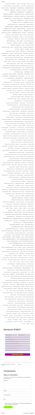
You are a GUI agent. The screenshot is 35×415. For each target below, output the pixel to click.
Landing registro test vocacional (16, 181)
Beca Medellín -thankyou (11, 55)
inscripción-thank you (12, 175)
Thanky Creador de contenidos (29, 305)
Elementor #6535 (11, 146)
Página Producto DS (30, 251)
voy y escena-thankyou (8, 321)
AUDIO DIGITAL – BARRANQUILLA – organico (18, 45)
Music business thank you (18, 222)
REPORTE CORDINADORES (20, 274)
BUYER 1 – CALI (14, 61)
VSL (33, 321)
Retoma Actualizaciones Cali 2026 (28, 278)
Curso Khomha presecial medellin (10, 131)
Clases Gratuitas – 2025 (30, 84)
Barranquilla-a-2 (31, 53)
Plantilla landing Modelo (11, 263)
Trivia (33, 311)
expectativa (32, 148)
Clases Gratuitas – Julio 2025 (29, 88)
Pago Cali (32, 253)
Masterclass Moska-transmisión (7, 206)
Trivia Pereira (11, 315)
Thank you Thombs (20, 305)
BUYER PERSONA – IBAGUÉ (29, 67)
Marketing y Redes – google (29, 191)
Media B (32, 208)
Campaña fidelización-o (19, 78)
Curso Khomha (4, 129)
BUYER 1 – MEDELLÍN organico (11, 63)
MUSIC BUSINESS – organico (29, 218)
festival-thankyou (17, 162)
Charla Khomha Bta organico (8, 82)
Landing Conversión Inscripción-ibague (18, 179)
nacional (15, 247)
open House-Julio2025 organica (12, 249)
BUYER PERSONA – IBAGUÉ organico (16, 69)
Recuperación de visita (15, 272)
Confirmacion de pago (18, 117)
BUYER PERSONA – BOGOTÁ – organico (18, 67)
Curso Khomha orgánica (30, 129)
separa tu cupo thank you (30, 286)
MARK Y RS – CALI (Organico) (24, 187)
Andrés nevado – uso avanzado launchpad (12, 34)
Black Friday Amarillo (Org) (9, 57)
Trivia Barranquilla (8, 313)
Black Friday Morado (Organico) (29, 57)
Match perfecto (15, 206)
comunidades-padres (23, 111)
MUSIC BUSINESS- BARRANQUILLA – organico (17, 224)
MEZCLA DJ (14, 210)
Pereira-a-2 (23, 261)
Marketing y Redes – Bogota (6, 191)
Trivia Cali (19, 313)
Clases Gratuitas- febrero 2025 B (28, 100)
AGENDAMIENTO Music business (29, 26)
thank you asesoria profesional (9, 296)
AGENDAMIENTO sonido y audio (29, 30)
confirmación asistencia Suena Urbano (15, 115)
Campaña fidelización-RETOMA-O (16, 80)
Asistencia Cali (21, 36)
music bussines (21, 228)
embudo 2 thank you (22, 146)
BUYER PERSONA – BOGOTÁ (6, 67)
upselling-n (9, 319)
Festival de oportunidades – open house (11, 154)
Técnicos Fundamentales (20, 290)
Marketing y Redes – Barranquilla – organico (27, 189)
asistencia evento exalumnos (29, 36)
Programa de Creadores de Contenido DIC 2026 (23, 270)
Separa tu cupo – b (13, 284)
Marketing (32, 187)
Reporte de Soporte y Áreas (29, 274)
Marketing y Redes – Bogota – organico (18, 191)
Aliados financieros (31, 32)
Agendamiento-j (24, 32)
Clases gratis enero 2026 (6, 84)
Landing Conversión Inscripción (29, 175)
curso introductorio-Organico (29, 127)
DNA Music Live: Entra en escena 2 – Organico (12, 144)
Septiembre (15, 288)
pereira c (10, 261)
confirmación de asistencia (10, 117)
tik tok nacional (28, 309)
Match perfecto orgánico (23, 206)
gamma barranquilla (30, 162)
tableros (10, 290)
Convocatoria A (9, 125)
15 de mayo (18, 3)
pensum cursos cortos (13, 257)
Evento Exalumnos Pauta (25, 148)
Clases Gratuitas (22, 84)
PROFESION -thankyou (11, 270)
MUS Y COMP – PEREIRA (18, 212)
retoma (5, 276)
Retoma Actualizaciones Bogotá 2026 (16, 278)
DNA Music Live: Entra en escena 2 (28, 142)
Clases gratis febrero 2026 (15, 84)
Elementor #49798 (31, 144)
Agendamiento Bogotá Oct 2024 (18, 18)
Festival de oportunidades (20, 152)
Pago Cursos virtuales (8, 255)
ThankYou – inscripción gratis (12, 307)
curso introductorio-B (20, 127)
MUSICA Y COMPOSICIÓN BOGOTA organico (16, 243)
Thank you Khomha (10, 303)
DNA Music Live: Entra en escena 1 (16, 142)
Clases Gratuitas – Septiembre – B (28, 94)
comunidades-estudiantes (15, 111)
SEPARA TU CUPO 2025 (20, 284)
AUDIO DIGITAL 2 (23, 51)
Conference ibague (31, 111)
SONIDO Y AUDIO (20, 288)
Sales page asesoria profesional (8, 282)
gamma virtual (26, 164)
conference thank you (30, 113)
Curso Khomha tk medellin (21, 131)
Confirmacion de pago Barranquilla (28, 117)
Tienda (24, 309)
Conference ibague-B (22, 113)
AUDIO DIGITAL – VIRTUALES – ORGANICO (12, 51)
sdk (27, 282)
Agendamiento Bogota (30, 16)
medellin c (7, 208)
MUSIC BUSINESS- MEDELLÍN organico (12, 228)
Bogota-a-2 (32, 59)
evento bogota (31, 146)
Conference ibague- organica (13, 113)
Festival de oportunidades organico (28, 160)
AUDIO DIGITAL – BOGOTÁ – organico (7, 47)
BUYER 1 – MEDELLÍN (30, 61)
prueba (32, 270)
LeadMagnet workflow (11, 185)
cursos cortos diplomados (30, 131)
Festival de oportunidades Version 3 (8, 162)
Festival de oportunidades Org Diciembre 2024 (14, 160)
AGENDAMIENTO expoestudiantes (28, 22)
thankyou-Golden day (30, 307)
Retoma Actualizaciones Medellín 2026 (11, 280)
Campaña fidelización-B (11, 78)
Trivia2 (33, 315)
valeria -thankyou (15, 319)
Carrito (23, 80)
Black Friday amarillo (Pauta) (18, 57)
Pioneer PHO (32, 261)
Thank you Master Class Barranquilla (20, 303)
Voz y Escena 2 (20, 321)
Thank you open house (30, 303)
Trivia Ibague (32, 313)
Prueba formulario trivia (7, 272)
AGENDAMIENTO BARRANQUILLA (8, 16)
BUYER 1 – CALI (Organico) (22, 61)
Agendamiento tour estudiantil (6, 32)
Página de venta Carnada (15, 251)
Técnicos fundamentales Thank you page (21, 292)
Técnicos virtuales (13, 294)
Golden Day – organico (24, 166)
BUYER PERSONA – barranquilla (14, 65)
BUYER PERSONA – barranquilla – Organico (27, 65)
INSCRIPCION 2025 (5, 175)
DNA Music (3, 1)
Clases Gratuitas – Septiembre (17, 94)
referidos (32, 272)
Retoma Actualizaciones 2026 (15, 276)
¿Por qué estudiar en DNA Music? (10, 3)
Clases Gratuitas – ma (20, 90)
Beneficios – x (23, 55)
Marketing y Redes (5, 189)
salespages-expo (23, 282)
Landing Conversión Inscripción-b (14, 177)
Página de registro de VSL (6, 251)
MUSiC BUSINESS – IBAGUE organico (18, 218)
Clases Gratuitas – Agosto (8, 86)
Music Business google (30, 220)
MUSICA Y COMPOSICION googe (29, 243)
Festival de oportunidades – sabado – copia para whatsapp (25, 156)
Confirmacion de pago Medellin (18, 121)
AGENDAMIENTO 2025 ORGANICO (8, 14)
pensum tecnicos (23, 259)
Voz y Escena (15, 321)
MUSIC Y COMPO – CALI (18, 230)
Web (4, 399)
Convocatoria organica (21, 125)
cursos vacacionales (6, 133)
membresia (10, 210)
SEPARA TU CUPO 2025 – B (29, 284)
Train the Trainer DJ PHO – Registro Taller (12, 311)
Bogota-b (5, 61)
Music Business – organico (8, 220)
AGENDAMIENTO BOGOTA (8, 18)
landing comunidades (19, 175)
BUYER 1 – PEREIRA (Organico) (29, 63)
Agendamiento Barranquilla (29, 14)
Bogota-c (9, 61)
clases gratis (23, 82)
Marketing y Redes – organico (10, 193)
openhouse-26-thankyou (21, 249)
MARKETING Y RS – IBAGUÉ (29, 195)
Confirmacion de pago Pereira (29, 121)
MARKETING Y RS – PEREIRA (29, 199)
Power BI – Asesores (30, 263)
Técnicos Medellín (31, 292)
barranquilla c (11, 53)
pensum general (31, 257)
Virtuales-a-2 (25, 319)
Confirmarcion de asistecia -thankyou (10, 123)
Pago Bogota (28, 253)
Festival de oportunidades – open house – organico (26, 154)
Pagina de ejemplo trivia (30, 249)
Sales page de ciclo (17, 282)
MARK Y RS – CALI (16, 187)
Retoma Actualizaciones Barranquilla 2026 (27, 276)
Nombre (5, 390)
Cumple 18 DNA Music (5, 127)
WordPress (32, 413)
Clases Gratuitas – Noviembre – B (15, 92)
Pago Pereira (25, 255)
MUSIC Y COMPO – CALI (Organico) (28, 230)
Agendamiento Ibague (22, 24)
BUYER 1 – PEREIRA (20, 63)
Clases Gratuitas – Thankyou (29, 96)
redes (29, 272)
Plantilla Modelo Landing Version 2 (21, 263)
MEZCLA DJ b (19, 210)
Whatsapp (27, 323)
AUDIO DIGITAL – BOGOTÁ (30, 45)
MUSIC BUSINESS (25, 214)
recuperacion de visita (23, 272)
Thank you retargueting (12, 305)
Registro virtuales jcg (5, 274)
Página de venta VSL (23, 251)
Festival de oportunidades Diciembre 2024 (27, 158)
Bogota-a (27, 59)
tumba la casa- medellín (11, 317)
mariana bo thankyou (9, 187)
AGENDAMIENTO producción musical (17, 30)
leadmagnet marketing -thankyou (9, 183)
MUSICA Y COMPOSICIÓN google (17, 245)
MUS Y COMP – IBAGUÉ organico (8, 212)
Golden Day (18, 166)
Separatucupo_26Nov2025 (8, 288)
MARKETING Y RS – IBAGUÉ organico (17, 197)
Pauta (29, 255)
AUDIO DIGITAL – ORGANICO (19, 49)
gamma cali (9, 164)
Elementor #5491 (4, 146)
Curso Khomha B (10, 129)
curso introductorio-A (12, 127)
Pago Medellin (20, 255)
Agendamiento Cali (13, 20)
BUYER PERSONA (6, 65)
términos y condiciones (12, 352)
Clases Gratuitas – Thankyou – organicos (13, 98)
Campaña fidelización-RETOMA (29, 78)
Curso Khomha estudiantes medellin (19, 129)
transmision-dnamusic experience (25, 311)
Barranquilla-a (25, 53)
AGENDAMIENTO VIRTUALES (16, 32)
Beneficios (18, 55)
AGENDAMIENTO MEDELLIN (9, 26)
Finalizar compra (23, 162)
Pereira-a (14, 261)
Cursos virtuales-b (31, 133)
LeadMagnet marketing (30, 181)
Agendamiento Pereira (30, 28)
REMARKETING (12, 274)
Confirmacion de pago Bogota (6, 119)
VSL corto (23, 323)
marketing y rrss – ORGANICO (19, 195)
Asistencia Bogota (15, 36)
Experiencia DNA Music (6, 150)
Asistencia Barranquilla (7, 36)
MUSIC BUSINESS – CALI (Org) (20, 216)
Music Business (31, 214)
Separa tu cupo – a (6, 284)
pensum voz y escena (30, 259)
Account (32, 3)
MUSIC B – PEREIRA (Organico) (16, 214)
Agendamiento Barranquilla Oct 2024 (20, 16)
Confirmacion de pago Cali (17, 119)
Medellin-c (25, 208)
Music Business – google (30, 216)
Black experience (31, 55)
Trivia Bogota (14, 313)
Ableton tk (28, 3)
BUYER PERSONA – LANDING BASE (28, 69)
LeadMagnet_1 (18, 185)
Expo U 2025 (21, 150)
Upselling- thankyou (30, 317)
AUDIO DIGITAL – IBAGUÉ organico (28, 47)
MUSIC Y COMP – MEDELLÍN (29, 228)
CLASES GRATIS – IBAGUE (30, 82)
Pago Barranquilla (22, 253)
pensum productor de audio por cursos (14, 259)
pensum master (4, 259)
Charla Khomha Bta (31, 80)
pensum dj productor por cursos (23, 257)
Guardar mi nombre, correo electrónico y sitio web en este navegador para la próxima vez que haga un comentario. (18, 404)
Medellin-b (20, 208)
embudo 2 (16, 146)
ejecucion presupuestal (23, 144)
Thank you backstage (18, 296)
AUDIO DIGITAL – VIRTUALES (29, 49)
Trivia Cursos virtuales (25, 313)
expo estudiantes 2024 (14, 150)
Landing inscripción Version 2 (29, 179)
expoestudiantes (31, 150)
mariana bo (23, 185)
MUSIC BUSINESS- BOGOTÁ (29, 224)
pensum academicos (6, 257)
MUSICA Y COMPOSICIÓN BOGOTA (12, 241)
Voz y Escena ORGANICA (27, 321)
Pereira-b (27, 261)
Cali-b (5, 78)
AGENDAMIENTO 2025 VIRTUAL (19, 14)
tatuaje (14, 290)
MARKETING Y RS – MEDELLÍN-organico (18, 199)
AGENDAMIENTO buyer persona (29, 18)
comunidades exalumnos (6, 111)
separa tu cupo (31, 282)
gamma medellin (14, 164)
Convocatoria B (15, 125)
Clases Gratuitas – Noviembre (29, 90)
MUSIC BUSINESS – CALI (11, 216)
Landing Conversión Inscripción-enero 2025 (27, 177)
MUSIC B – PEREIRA (8, 214)
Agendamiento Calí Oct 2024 (29, 20)
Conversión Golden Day (21, 123)
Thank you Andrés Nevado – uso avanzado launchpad (25, 294)
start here (32, 288)
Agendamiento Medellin (30, 24)
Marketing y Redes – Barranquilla (14, 189)
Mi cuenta (23, 210)
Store (7, 290)
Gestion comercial (12, 166)
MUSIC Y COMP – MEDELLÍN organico (7, 230)
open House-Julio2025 (30, 247)
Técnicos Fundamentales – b (29, 290)
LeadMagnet (23, 181)
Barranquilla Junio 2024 (18, 53)
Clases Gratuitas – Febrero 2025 (6, 88)
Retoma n (32, 280)
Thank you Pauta (5, 305)
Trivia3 (6, 317)
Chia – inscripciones (16, 82)
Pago (17, 253)
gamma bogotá (4, 164)
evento (27, 146)
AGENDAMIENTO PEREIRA (7, 30)
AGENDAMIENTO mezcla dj (19, 26)
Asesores (21, 34)
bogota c (16, 59)
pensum (32, 255)
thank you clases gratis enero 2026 (28, 296)
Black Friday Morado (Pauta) (9, 59)
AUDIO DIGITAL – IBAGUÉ (18, 47)
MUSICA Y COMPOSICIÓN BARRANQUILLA (9, 239)
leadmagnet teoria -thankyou (19, 183)
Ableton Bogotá (23, 3)
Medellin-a (11, 208)
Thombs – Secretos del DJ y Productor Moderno (14, 309)
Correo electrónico (7, 394)
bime (26, 55)
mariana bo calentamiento (30, 185)
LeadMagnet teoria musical (29, 183)
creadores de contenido (30, 125)
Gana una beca (31, 164)
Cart (26, 80)
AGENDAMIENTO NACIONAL (21, 28)
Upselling (17, 317)
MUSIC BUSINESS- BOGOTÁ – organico (17, 226)
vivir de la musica (31, 319)
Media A (29, 208)
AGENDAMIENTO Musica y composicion (10, 28)
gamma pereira (20, 164)
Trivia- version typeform (27, 315)
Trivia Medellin (5, 315)
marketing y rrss (11, 195)
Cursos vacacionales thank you (15, 133)
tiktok (33, 309)
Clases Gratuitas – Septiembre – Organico (17, 96)
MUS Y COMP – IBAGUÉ (30, 210)
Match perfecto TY (31, 206)
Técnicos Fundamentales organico (8, 292)
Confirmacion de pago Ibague (8, 121)
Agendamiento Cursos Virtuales (17, 22)
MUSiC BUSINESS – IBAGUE (7, 218)
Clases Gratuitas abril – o (18, 100)
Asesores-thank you (30, 34)
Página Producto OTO (12, 253)
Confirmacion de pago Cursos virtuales (28, 119)
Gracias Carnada (31, 166)
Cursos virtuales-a (24, 133)
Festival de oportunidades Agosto (14, 158)
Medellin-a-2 (16, 208)
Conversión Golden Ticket (30, 123)
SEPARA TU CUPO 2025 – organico (6, 286)
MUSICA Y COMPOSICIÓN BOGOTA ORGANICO (26, 241)
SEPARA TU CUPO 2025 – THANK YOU (19, 286)
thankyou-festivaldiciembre (22, 307)
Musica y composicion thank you (29, 245)
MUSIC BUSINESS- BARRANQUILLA (28, 222)
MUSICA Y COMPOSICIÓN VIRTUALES (7, 247)
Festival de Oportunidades (29, 152)
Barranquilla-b (4, 55)
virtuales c (20, 319)
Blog (14, 364)
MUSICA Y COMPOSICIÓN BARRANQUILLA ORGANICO (25, 239)
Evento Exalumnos (11, 148)
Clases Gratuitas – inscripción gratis (18, 88)
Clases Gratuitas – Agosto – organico (28, 86)
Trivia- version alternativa (18, 315)
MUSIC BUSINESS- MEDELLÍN (29, 226)
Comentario (6, 380)
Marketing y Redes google (30, 193)
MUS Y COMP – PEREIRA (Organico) (28, 212)
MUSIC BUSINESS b (23, 220)
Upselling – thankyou (23, 317)
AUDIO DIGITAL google (30, 51)
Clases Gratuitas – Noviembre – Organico (27, 92)
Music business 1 (16, 220)
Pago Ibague (15, 255)
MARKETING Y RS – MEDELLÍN (29, 197)
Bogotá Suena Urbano (21, 59)
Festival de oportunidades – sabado (9, 156)
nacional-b (19, 247)
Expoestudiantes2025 (12, 152)
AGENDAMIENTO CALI (20, 20)
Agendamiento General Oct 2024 (12, 24)
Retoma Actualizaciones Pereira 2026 (24, 280)
